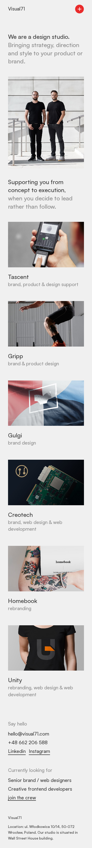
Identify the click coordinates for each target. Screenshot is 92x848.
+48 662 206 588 (28, 742)
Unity (15, 680)
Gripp (15, 356)
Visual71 (16, 9)
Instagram (39, 751)
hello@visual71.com (28, 734)
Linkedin (17, 751)
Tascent (18, 276)
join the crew (22, 797)
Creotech (20, 514)
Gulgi (15, 435)
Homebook (22, 600)
